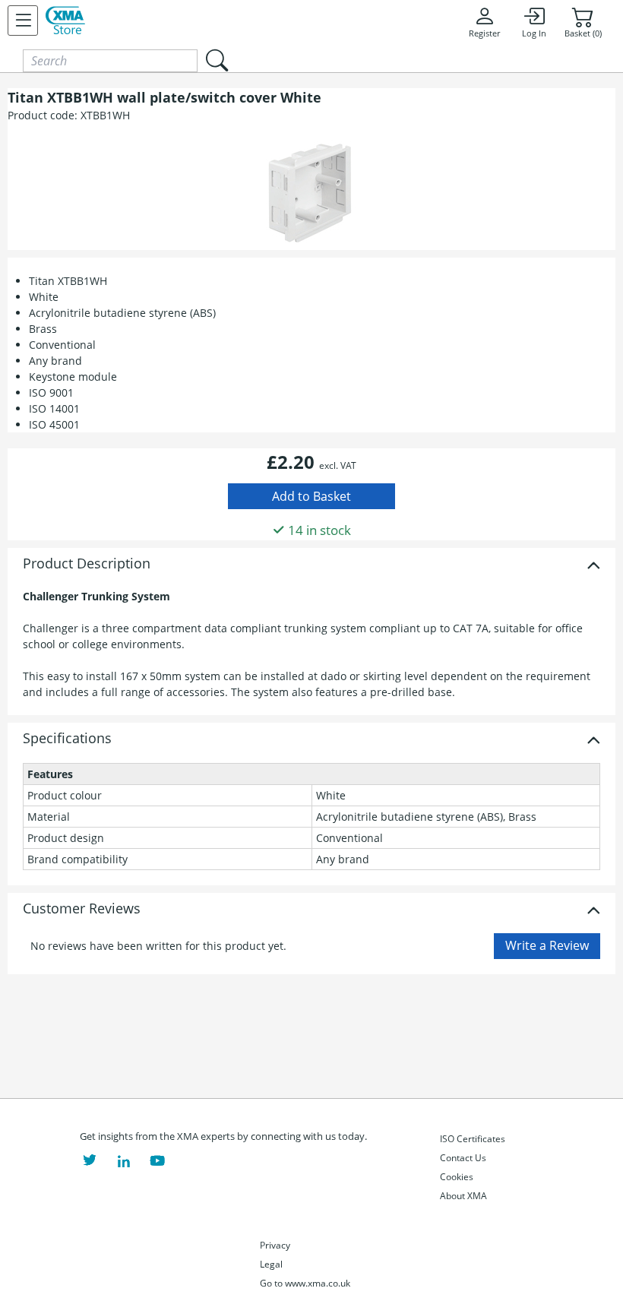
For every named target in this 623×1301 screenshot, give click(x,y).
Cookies (456, 1176)
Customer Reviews (82, 909)
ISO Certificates (472, 1138)
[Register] (23, 20)
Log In (534, 33)
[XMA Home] (65, 20)
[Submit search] (217, 60)
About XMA (463, 1195)
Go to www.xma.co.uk (305, 1283)
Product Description (86, 564)
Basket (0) (583, 33)
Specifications (67, 738)
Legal (271, 1264)
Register (484, 33)
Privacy (275, 1245)
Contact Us (463, 1157)
